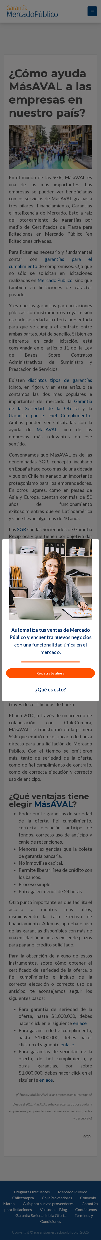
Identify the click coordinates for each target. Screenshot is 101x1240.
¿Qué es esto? (50, 689)
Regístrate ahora (50, 673)
